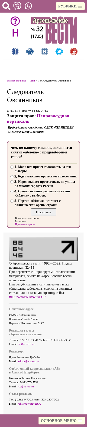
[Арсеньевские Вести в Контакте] (44, 51)
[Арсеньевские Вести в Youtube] (73, 51)
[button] (70, 6)
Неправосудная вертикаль (38, 118)
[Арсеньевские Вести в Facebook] (15, 51)
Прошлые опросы (25, 224)
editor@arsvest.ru (28, 361)
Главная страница (16, 80)
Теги (32, 80)
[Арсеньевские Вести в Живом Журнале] (30, 51)
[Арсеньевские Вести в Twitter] (59, 51)
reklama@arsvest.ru (29, 403)
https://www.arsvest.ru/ (27, 297)
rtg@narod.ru (26, 386)
